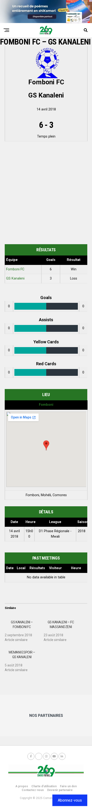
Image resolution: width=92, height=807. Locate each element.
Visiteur (55, 568)
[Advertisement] (46, 193)
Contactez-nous (33, 790)
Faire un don (68, 786)
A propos (21, 786)
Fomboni (46, 405)
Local (21, 568)
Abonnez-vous (70, 800)
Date (10, 568)
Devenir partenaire (60, 790)
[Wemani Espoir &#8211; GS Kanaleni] (24, 659)
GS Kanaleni (15, 278)
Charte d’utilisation (44, 786)
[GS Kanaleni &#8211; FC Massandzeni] (63, 629)
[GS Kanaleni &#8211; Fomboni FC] (24, 629)
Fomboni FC (15, 269)
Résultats (37, 568)
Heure (76, 568)
